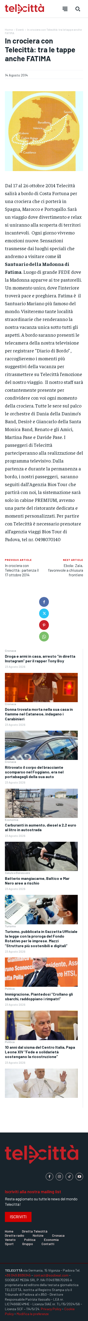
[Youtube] (79, 1176)
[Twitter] (44, 613)
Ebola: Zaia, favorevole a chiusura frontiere (65, 570)
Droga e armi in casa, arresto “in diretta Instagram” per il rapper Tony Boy (40, 658)
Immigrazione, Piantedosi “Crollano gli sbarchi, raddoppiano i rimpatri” (39, 996)
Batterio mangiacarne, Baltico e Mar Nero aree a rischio (37, 880)
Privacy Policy (51, 1309)
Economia (11, 819)
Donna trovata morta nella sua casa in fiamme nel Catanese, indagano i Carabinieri (39, 714)
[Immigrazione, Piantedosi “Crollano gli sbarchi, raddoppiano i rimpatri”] (41, 1025)
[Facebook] (44, 602)
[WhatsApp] (44, 636)
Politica (10, 988)
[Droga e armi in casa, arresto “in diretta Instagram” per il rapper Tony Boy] (41, 687)
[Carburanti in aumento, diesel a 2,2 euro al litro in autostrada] (41, 856)
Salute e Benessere (17, 872)
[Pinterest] (44, 625)
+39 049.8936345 (18, 1275)
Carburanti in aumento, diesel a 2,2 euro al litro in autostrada (40, 827)
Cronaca (10, 650)
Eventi (20, 29)
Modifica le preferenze (33, 1314)
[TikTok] (69, 1176)
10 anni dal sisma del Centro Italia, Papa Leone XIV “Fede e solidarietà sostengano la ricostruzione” (40, 1052)
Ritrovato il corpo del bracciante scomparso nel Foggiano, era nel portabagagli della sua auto (34, 772)
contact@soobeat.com (51, 1275)
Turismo (10, 926)
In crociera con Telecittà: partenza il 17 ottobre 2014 (22, 570)
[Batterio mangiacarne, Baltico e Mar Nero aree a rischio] (41, 909)
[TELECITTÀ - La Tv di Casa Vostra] (24, 8)
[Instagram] (59, 1176)
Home (9, 29)
